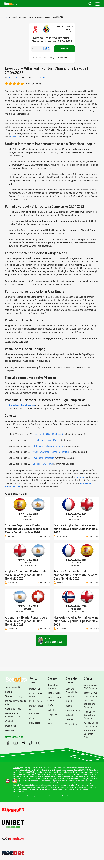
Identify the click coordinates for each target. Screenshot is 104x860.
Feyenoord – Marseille (43, 458)
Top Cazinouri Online (54, 699)
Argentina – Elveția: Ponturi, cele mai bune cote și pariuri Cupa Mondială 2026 (26, 621)
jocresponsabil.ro (19, 792)
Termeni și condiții (14, 696)
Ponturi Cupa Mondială (35, 695)
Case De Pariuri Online (72, 690)
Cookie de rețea (13, 709)
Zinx (49, 719)
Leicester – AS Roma (42, 464)
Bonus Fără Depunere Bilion (89, 734)
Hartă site (9, 730)
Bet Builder (34, 723)
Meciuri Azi (34, 689)
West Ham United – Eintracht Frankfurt (50, 452)
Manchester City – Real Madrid (49, 434)
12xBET (69, 719)
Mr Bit (50, 724)
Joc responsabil (12, 687)
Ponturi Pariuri (36, 701)
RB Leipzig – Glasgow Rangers (47, 446)
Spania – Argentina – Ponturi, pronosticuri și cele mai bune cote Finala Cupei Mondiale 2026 (27, 528)
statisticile (15, 137)
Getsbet (69, 715)
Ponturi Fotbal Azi (36, 707)
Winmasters (71, 724)
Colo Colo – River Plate (46, 440)
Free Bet (69, 696)
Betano (68, 706)
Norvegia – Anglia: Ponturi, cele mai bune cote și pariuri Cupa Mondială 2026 (76, 621)
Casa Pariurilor (72, 710)
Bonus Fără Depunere (53, 686)
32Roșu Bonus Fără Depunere (91, 724)
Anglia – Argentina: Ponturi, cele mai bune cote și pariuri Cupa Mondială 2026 (25, 575)
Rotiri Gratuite (54, 693)
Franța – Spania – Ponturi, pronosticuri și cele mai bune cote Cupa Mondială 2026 (75, 575)
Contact (9, 721)
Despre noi (10, 726)
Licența (8, 692)
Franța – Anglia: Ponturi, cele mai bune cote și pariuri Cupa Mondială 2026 (76, 528)
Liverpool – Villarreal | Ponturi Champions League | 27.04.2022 (51, 39)
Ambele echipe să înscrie (22, 405)
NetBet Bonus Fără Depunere (91, 686)
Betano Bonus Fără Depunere (91, 694)
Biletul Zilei (34, 714)
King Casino (53, 714)
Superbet (51, 710)
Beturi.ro (16, 768)
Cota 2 (32, 718)
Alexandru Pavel (14, 78)
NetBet (50, 705)
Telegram (80, 477)
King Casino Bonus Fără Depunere (89, 715)
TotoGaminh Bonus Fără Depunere (89, 704)
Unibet (68, 701)
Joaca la (63, 49)
